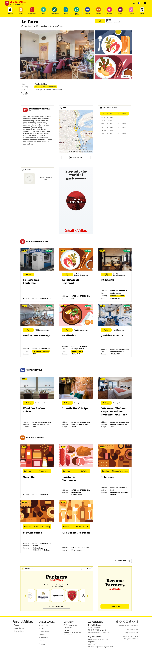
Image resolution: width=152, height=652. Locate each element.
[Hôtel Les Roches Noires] (37, 403)
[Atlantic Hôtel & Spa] (76, 403)
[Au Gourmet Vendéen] (76, 526)
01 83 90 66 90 (93, 644)
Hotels (41, 641)
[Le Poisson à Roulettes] (37, 275)
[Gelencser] (115, 471)
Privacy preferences (130, 633)
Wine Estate (43, 638)
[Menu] (145, 3)
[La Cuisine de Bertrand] (76, 275)
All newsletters (132, 630)
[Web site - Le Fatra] (27, 93)
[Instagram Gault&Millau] (121, 621)
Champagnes (44, 632)
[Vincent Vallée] (37, 526)
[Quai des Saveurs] (115, 330)
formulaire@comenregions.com (100, 647)
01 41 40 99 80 (75, 632)
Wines (41, 628)
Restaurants (43, 625)
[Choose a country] (139, 3)
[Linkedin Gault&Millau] (127, 621)
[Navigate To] (76, 133)
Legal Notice (19, 628)
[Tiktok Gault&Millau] (130, 621)
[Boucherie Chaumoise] (76, 471)
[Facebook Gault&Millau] (117, 621)
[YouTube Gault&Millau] (133, 621)
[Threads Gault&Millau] (137, 621)
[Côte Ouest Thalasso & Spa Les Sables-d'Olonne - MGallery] (115, 403)
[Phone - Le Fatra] (23, 93)
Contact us (68, 635)
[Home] (18, 2)
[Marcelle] (37, 471)
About (16, 625)
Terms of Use (19, 631)
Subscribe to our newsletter (127, 626)
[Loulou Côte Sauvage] (37, 330)
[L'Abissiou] (115, 275)
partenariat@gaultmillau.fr (98, 632)
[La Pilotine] (76, 330)
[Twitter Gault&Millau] (124, 621)
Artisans (42, 644)
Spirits (41, 635)
